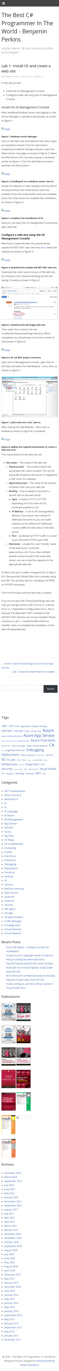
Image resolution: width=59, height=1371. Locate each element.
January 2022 (11, 1197)
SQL (25, 769)
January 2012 (11, 1335)
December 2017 (12, 1274)
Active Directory (12, 795)
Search (50, 688)
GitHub (49, 754)
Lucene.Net (37, 760)
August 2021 (11, 1209)
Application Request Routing (33, 726)
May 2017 (9, 1278)
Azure (48, 730)
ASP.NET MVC (36, 731)
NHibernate (9, 764)
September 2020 (13, 1246)
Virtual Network (12, 933)
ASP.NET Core (22, 731)
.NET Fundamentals (14, 791)
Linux (29, 760)
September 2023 (13, 1181)
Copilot (8, 852)
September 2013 (13, 1315)
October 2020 (11, 1242)
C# (51, 745)
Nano (46, 760)
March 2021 (10, 1225)
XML (44, 773)
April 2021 (9, 1221)
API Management (13, 819)
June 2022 (9, 1189)
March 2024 (10, 1177)
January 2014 (11, 1311)
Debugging (35, 750)
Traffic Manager (13, 921)
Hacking (8, 876)
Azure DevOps (23, 741)
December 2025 (12, 1173)
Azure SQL (5, 745)
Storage (8, 913)
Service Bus (18, 769)
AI (5, 803)
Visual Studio (48, 769)
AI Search (9, 815)
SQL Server (33, 769)
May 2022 (9, 1193)
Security (6, 769)
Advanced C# (11, 799)
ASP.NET (36, 76)
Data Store (10, 856)
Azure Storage (18, 745)
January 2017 (11, 1282)
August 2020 (11, 1250)
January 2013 (11, 1323)
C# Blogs (9, 839)
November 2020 (12, 1238)
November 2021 (12, 1201)
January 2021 (11, 1229)
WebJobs (10, 773)
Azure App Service (38, 735)
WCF (3, 773)
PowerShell (32, 764)
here (43, 247)
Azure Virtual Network (37, 745)
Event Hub (41, 755)
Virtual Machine (12, 929)
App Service (10, 823)
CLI (2, 750)
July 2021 (9, 1213)
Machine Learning (14, 888)
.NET (4, 726)
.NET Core (14, 726)
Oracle (21, 765)
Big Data (9, 835)
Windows (29, 773)
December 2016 (12, 1286)
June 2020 (9, 1258)
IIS (42, 76)
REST (43, 764)
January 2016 (11, 1295)
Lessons (8, 884)
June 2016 (9, 1290)
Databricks (10, 860)
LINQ (24, 760)
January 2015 (11, 1303)
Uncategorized (12, 925)
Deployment (10, 755)
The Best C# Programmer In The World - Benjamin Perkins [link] (27, 27)
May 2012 (9, 1331)
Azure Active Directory (11, 736)
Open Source (11, 892)
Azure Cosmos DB (8, 741)
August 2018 (11, 1266)
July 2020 (9, 1254)
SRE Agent (9, 909)
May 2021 (9, 1217)
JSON (18, 760)
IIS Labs (11, 759)
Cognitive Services (15, 750)
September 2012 (13, 1327)
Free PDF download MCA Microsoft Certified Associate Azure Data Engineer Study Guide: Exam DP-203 (29, 967)
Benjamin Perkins (11, 76)
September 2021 (13, 1205)
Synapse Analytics (13, 917)
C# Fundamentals (13, 843)
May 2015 (9, 1299)
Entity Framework (27, 755)
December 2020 (12, 1234)
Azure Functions (43, 740)
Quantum (9, 896)
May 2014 (9, 1307)
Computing (10, 848)
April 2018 (9, 1270)
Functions (9, 872)
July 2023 (9, 1185)
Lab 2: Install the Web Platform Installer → (35, 671)
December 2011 (12, 1339)
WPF (38, 773)
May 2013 (9, 1319)
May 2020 (9, 1262)
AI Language (11, 811)
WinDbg (19, 773)
